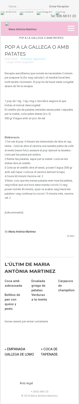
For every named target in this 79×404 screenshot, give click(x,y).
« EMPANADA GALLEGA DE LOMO (19, 351)
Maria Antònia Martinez (22, 231)
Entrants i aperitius (33, 58)
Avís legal (26, 383)
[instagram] (44, 11)
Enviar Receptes (59, 6)
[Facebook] (8, 11)
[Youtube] (26, 11)
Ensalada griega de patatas (38, 285)
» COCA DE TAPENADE (49, 351)
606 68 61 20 (66, 16)
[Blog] (60, 11)
